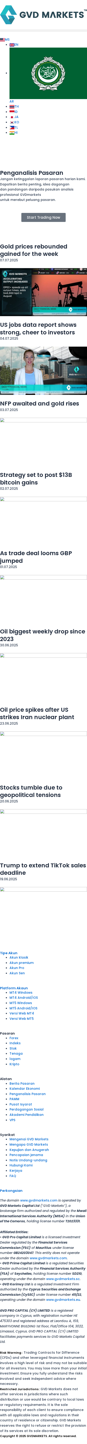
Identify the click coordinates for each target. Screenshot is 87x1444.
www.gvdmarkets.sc (63, 1279)
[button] (43, 30)
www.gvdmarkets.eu (63, 1300)
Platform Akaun (14, 988)
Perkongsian (11, 1190)
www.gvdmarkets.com (38, 1200)
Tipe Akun (8, 953)
